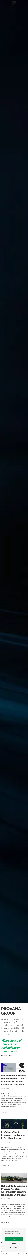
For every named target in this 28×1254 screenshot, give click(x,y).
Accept (14, 1239)
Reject (14, 1243)
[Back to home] (14, 3)
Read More (4, 1112)
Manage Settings (14, 1247)
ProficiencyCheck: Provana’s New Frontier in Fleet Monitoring (13, 1135)
